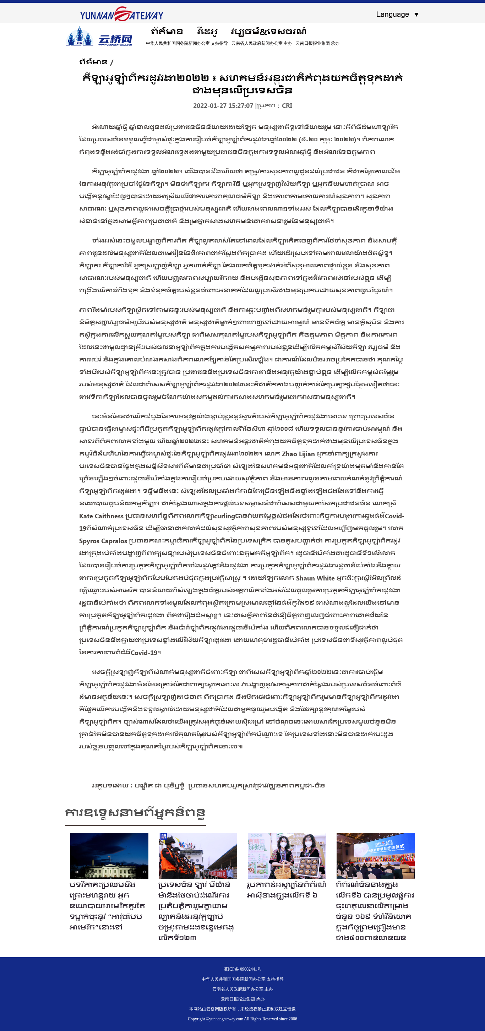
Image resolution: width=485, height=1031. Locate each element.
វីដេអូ (207, 31)
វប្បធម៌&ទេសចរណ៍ (269, 31)
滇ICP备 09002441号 (242, 969)
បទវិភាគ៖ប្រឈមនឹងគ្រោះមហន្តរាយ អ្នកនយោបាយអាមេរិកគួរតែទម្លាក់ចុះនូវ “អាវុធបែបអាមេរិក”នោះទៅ (107, 905)
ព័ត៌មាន (167, 31)
